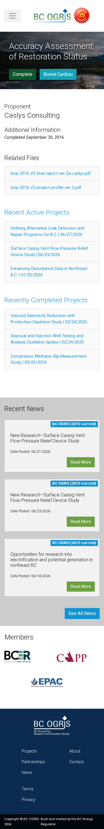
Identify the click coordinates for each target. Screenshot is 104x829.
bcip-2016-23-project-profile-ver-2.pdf (46, 187)
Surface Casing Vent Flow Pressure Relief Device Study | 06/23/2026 (49, 251)
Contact (76, 761)
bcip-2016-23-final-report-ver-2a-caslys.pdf (51, 173)
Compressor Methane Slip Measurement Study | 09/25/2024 (48, 359)
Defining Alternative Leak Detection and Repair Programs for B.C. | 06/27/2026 (47, 231)
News (27, 772)
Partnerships (33, 761)
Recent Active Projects (36, 212)
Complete (22, 74)
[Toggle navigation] (12, 16)
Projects (29, 751)
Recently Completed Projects (46, 300)
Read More (80, 462)
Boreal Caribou (58, 74)
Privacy (28, 799)
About (74, 751)
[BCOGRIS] (64, 15)
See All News (82, 613)
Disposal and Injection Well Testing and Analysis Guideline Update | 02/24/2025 (47, 339)
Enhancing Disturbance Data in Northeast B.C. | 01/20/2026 (49, 271)
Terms (28, 789)
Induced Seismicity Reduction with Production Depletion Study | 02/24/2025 (49, 319)
